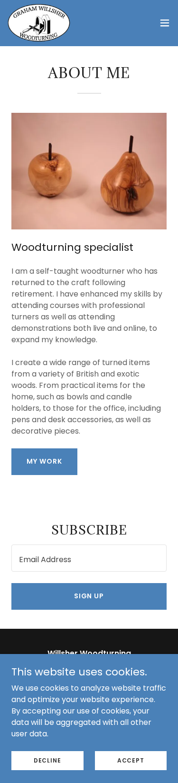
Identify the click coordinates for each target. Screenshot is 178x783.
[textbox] (89, 558)
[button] (164, 22)
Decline (47, 760)
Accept (130, 760)
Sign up (89, 596)
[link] (39, 23)
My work (44, 461)
